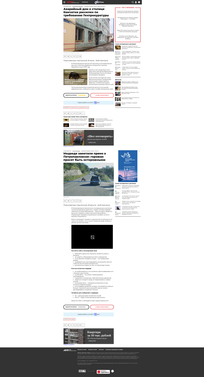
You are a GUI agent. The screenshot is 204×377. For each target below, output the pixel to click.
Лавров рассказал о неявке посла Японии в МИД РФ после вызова (129, 82)
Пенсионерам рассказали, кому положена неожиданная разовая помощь (129, 88)
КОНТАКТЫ (101, 349)
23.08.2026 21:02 (67, 151)
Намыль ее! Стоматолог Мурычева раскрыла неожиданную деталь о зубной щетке (130, 187)
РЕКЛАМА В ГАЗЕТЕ (92, 349)
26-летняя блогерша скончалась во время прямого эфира (130, 98)
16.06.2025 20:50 (67, 6)
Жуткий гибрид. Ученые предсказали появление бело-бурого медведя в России (131, 58)
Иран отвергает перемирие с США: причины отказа (130, 93)
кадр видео (66, 197)
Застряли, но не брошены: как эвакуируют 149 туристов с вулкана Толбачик (127, 37)
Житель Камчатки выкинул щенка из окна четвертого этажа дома (78, 119)
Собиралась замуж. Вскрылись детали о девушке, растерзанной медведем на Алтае (130, 213)
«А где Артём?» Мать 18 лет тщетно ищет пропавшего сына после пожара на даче (130, 197)
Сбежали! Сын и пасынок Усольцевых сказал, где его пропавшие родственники (131, 202)
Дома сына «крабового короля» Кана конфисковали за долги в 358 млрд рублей (103, 125)
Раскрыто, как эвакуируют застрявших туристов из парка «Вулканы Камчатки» (128, 25)
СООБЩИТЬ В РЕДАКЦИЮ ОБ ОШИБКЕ (114, 349)
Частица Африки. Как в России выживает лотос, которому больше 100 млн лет (130, 192)
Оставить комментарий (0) (102, 95)
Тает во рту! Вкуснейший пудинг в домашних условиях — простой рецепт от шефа (130, 74)
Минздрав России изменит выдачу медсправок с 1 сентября (128, 18)
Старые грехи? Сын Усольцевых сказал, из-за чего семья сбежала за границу (131, 68)
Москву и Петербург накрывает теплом (129, 103)
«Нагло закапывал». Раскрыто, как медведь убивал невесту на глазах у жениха (131, 53)
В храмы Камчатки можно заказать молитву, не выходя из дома (78, 124)
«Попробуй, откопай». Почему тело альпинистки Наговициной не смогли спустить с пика (131, 208)
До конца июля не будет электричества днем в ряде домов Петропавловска (103, 120)
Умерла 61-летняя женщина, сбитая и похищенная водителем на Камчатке (128, 12)
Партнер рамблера (91, 371)
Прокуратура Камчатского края (71, 52)
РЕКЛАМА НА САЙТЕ (81, 349)
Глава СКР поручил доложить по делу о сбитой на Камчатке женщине (128, 31)
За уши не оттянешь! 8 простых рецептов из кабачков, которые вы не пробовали (131, 47)
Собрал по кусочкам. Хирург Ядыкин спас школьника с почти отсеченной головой (131, 63)
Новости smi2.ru (68, 146)
